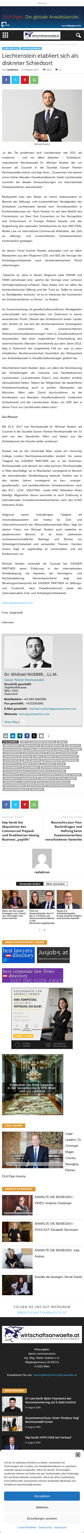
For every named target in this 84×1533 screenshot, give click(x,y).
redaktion (12, 69)
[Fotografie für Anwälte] (42, 1018)
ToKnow (76, 775)
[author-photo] (42, 858)
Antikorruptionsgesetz (43, 742)
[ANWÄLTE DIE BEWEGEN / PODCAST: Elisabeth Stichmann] (17, 1233)
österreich (49, 764)
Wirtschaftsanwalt (14, 785)
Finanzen (75, 749)
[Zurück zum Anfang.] (22, 722)
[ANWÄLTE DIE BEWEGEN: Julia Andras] (17, 1259)
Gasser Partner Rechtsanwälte (24, 679)
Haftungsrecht (68, 753)
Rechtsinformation (41, 771)
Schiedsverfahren (31, 48)
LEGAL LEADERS (13, 1125)
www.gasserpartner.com (17, 602)
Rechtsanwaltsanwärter (55, 767)
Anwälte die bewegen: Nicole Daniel (58, 1277)
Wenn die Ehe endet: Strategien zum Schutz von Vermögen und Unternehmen (14, 914)
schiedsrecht (11, 775)
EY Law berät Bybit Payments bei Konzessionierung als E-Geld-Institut (50, 1400)
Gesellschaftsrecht (34, 753)
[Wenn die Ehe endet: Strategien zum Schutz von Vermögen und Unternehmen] (14, 899)
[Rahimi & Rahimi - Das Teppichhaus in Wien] (42, 1084)
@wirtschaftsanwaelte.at (42, 1312)
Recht (61, 764)
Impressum (60, 1527)
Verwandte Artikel (29, 883)
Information (10, 756)
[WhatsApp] (34, 80)
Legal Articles (17, 44)
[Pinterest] (25, 80)
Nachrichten (10, 764)
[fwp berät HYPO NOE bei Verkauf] (12, 1443)
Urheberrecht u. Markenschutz (20, 778)
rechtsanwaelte (12, 767)
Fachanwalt (61, 749)
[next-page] (44, 930)
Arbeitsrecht (73, 745)
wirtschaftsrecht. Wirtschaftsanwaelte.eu (50, 785)
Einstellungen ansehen (42, 1518)
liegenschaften (12, 760)
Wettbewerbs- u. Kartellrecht (19, 782)
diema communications (40, 749)
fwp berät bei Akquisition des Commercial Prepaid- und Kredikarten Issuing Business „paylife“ (20, 830)
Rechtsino (59, 771)
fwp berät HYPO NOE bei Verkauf (48, 1437)
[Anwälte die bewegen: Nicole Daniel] (17, 1286)
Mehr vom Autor (55, 883)
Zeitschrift (37, 789)
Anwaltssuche (31, 745)
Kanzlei (38, 756)
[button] (78, 1455)
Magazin (35, 760)
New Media (26, 764)
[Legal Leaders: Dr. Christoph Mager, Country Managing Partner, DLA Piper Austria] (32, 1151)
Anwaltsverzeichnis (52, 745)
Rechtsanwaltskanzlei (15, 771)
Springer (63, 775)
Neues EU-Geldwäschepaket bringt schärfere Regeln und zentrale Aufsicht (69, 914)
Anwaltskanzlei (12, 745)
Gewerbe (52, 753)
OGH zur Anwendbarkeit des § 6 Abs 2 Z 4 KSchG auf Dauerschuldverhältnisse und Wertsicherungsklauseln (42, 917)
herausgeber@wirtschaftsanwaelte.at (55, 1375)
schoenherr (49, 775)
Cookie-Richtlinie (26, 1527)
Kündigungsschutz (67, 756)
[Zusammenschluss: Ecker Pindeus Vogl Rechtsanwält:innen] (12, 1423)
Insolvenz (26, 756)
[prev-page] (40, 930)
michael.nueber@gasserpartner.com (52, 708)
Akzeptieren (42, 1496)
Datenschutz (45, 1527)
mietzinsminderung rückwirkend (60, 760)
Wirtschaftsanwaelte (57, 782)
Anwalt (62, 742)
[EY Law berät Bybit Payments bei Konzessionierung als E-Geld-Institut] (12, 1404)
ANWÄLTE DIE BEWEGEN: (18, 1188)
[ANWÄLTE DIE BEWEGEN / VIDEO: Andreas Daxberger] (17, 1206)
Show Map (11, 722)
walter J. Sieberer (66, 778)
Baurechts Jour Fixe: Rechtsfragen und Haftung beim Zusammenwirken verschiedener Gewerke (63, 830)
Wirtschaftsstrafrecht (16, 789)
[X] (15, 80)
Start (4, 44)
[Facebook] (6, 80)
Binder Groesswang (14, 749)
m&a (25, 760)
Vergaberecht (47, 778)
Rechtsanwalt (31, 767)
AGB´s (24, 742)
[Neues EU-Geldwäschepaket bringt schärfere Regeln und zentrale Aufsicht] (69, 899)
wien (40, 782)
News (37, 764)
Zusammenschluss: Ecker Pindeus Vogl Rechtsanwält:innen (52, 1420)
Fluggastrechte (12, 753)
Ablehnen (42, 1507)
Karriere (49, 756)
